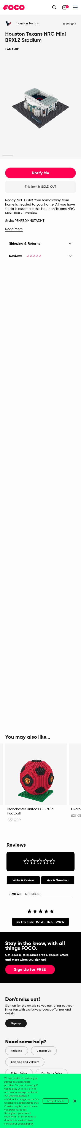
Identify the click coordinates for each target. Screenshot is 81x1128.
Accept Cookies (55, 1101)
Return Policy (19, 1073)
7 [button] (73, 155)
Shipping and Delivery (25, 1061)
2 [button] (18, 155)
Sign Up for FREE (30, 970)
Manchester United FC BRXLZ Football (30, 811)
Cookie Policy (25, 1123)
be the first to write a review (40, 922)
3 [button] (29, 155)
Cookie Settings (17, 1095)
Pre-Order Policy (51, 1073)
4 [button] (40, 155)
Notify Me (40, 173)
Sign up (16, 1023)
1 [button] (7, 155)
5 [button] (51, 155)
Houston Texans (27, 23)
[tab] (23, 880)
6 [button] (62, 155)
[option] (40, 108)
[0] (64, 7)
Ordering (16, 1050)
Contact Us (44, 1050)
